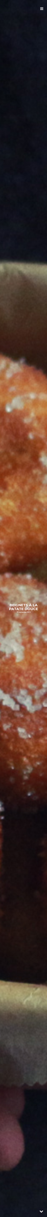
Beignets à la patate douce (23, 607)
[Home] (14, 9)
